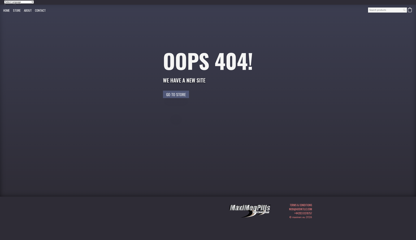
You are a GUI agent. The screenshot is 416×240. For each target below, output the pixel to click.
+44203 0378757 (303, 213)
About (28, 10)
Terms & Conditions (301, 205)
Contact (40, 10)
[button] (410, 9)
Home (6, 10)
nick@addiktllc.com (300, 209)
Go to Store (176, 94)
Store (17, 10)
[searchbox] (387, 10)
